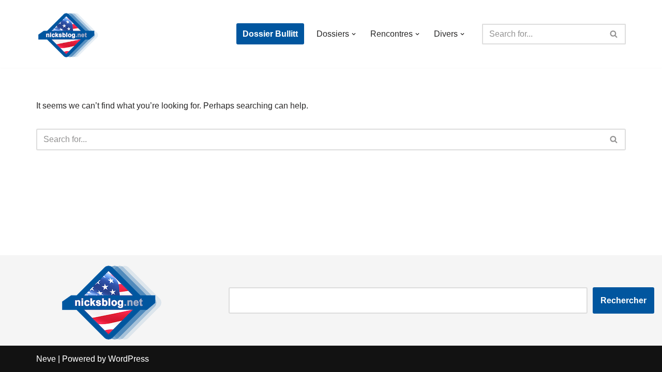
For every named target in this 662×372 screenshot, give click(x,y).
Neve (46, 358)
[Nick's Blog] (67, 33)
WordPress (128, 358)
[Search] (614, 34)
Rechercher (623, 300)
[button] (354, 34)
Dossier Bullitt (270, 33)
